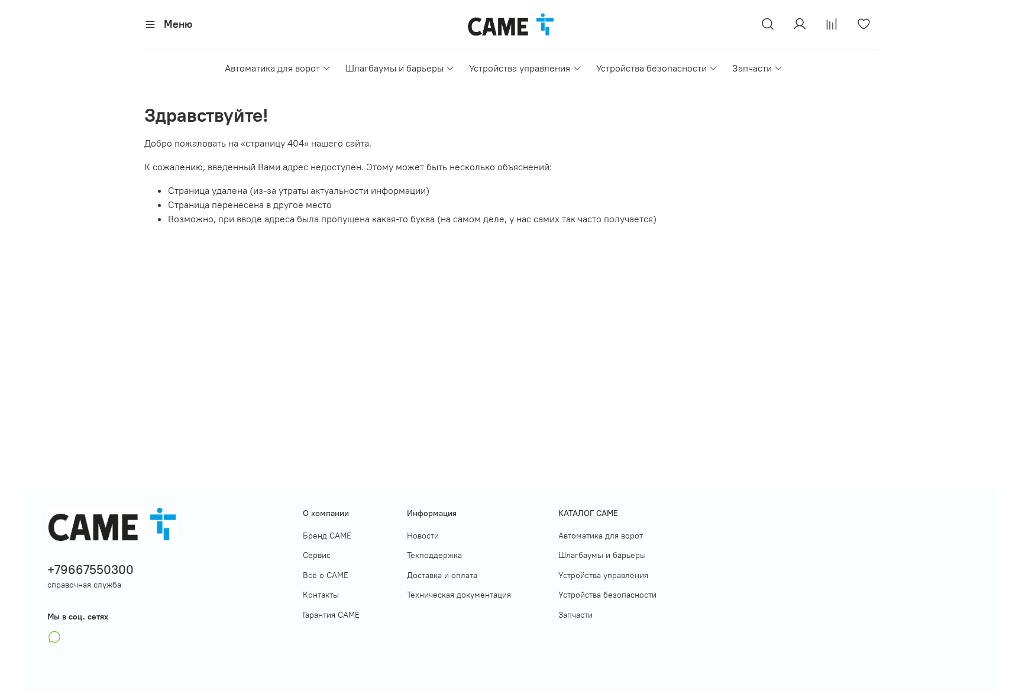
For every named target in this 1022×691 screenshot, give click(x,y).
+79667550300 (90, 570)
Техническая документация (459, 594)
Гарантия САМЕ (331, 614)
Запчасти (752, 68)
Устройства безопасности (651, 68)
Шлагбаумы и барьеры (394, 68)
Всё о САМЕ (325, 575)
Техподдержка (434, 555)
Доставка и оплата (442, 575)
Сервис (317, 555)
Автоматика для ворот (272, 68)
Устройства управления (519, 68)
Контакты (321, 594)
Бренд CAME (327, 535)
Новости (423, 535)
